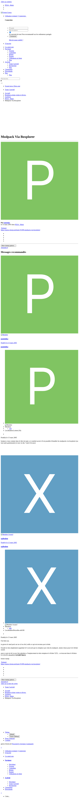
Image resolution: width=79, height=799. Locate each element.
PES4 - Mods (19, 224)
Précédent (12, 764)
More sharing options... (8, 245)
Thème (7, 732)
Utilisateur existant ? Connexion (16, 16)
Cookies (7, 740)
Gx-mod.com (9, 47)
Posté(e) (9, 343)
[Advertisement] (40, 117)
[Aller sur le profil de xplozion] (39, 532)
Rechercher (12, 66)
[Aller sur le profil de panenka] (39, 219)
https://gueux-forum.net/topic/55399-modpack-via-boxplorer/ (20, 230)
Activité (7, 62)
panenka (7, 223)
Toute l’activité (14, 64)
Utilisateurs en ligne (15, 58)
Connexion (13, 36)
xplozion (4, 538)
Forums (11, 51)
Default (12, 734)
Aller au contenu (6, 2)
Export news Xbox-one (12, 86)
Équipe (11, 56)
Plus (10, 60)
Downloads (8, 71)
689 (10, 628)
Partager (4, 228)
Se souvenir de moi (15, 34)
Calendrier (12, 53)
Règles (11, 54)
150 (10, 429)
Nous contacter (10, 738)
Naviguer (8, 49)
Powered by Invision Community (23, 744)
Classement (8, 69)
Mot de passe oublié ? (16, 40)
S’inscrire (8, 43)
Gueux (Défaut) (14, 736)
